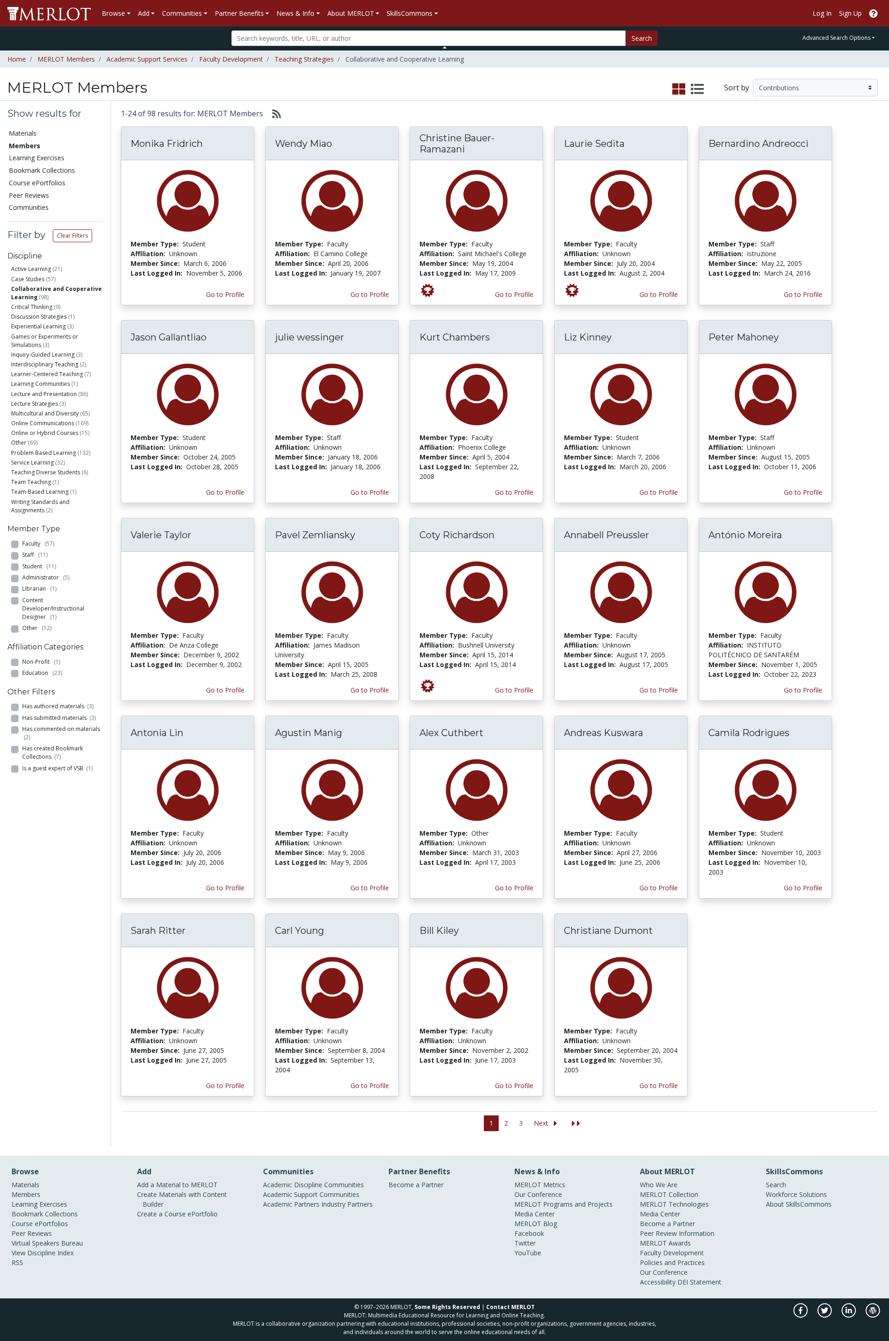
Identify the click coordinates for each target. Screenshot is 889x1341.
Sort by (736, 87)
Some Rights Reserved (447, 1307)
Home (16, 59)
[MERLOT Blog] (873, 1315)
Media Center (534, 1213)
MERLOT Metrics (539, 1184)
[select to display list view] (697, 89)
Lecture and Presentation (44, 394)
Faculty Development (231, 59)
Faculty (38, 544)
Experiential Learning (38, 326)
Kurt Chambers (454, 337)
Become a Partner (416, 1184)
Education (42, 673)
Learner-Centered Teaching (47, 374)
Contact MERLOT (510, 1307)
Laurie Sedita (594, 143)
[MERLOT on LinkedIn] (849, 1315)
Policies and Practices (672, 1262)
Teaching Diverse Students (45, 472)
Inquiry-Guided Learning (43, 355)
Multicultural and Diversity (45, 413)
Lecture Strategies (34, 404)
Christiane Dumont (608, 930)
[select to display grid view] (678, 89)
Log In (822, 13)
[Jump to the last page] (576, 1123)
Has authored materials (58, 706)
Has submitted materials (59, 718)
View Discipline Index (43, 1252)
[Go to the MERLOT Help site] (873, 13)
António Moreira (745, 535)
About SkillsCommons (799, 1204)
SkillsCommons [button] (409, 13)
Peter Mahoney (743, 337)
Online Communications (42, 423)
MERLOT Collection (669, 1194)
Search (642, 38)
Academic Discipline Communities (313, 1184)
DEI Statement (699, 1282)
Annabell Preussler (606, 535)
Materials (23, 133)
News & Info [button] (295, 13)
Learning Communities (40, 384)
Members (26, 1194)
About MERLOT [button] (350, 13)
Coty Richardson (457, 535)
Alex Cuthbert (451, 732)
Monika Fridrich (167, 143)
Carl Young (299, 930)
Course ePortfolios (37, 182)
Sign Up (850, 13)
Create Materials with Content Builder (182, 1199)
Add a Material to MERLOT (177, 1184)
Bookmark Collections (42, 170)
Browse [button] (113, 13)
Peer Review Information (677, 1233)
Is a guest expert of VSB (57, 768)
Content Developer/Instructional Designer (53, 608)
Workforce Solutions (796, 1194)
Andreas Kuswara (603, 732)
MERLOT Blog (535, 1223)
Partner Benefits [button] (239, 13)
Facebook (529, 1233)
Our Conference (538, 1194)
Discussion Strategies (39, 317)
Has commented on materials (61, 733)
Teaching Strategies (304, 59)
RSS (17, 1262)
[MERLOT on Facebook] (801, 1315)
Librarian (39, 588)
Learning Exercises (36, 157)
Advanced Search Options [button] (836, 38)
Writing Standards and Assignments (40, 506)
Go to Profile (225, 294)
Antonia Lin (157, 732)
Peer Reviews (29, 195)
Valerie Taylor (161, 535)
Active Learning (31, 269)
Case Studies (27, 279)
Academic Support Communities (311, 1194)
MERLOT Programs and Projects (563, 1204)
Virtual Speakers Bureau (47, 1243)
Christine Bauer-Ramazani (457, 143)
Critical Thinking (31, 307)
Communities (29, 207)
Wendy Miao (303, 143)
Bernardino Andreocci (758, 143)
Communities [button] (182, 13)
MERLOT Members (66, 59)
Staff (35, 555)
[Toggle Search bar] (445, 47)
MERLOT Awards (665, 1243)
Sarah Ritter (158, 930)
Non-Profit (41, 662)
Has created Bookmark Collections (52, 752)
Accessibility (658, 1282)
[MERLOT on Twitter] (825, 1315)
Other (18, 443)
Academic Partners (291, 1204)
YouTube (527, 1252)
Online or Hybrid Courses (44, 433)
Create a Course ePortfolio (177, 1213)
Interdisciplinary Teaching (44, 364)
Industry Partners (347, 1204)
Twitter (525, 1243)
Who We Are (658, 1184)
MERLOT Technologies (674, 1204)
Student (39, 566)
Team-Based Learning (40, 492)
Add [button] (144, 13)
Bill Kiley (439, 930)
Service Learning (32, 462)
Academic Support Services (147, 59)
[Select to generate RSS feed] (273, 113)
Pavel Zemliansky (315, 535)
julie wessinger (309, 337)
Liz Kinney (588, 337)
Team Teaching (31, 482)
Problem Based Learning (43, 453)
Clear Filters (72, 235)
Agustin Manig (308, 732)
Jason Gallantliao (169, 337)
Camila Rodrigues (748, 732)
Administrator (45, 577)
